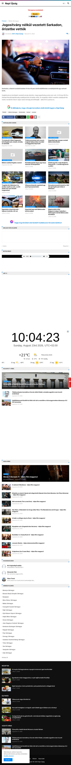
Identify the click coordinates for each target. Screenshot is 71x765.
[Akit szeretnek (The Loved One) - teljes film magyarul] (6, 504)
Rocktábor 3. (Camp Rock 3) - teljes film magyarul (27, 535)
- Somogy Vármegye (8, 636)
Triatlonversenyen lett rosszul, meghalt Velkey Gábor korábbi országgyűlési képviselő (34, 141)
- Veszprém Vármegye (8, 649)
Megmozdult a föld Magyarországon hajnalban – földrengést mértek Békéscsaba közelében (58, 211)
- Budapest (5, 597)
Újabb (4, 246)
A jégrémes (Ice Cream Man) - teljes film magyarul (28, 551)
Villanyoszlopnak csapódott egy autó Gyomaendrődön (35, 186)
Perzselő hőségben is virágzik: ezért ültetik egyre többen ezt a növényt (34, 707)
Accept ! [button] (8, 759)
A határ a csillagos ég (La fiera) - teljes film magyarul (28, 518)
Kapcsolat (41, 758)
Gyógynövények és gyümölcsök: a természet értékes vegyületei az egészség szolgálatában (36, 716)
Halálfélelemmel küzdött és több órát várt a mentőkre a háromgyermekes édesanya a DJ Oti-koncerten (39, 401)
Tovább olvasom (9, 756)
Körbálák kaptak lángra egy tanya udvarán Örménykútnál (35, 163)
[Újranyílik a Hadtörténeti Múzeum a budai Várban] (6, 732)
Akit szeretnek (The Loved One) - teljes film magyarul (29, 501)
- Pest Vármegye (7, 633)
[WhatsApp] (28, 117)
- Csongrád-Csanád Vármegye (11, 607)
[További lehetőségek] (39, 117)
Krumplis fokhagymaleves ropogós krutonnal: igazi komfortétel (32, 669)
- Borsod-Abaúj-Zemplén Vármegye (12, 593)
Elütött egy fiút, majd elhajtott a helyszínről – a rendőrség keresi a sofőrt (58, 164)
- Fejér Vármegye (7, 610)
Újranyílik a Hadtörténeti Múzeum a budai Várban (27, 729)
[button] (2, 3)
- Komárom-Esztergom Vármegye (12, 626)
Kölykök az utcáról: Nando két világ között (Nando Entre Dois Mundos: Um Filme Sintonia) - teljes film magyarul (40, 494)
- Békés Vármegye (13, 21)
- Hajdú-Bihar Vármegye (9, 616)
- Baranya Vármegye (8, 590)
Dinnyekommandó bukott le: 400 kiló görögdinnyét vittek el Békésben (58, 186)
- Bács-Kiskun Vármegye (9, 600)
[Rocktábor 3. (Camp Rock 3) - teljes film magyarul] (6, 537)
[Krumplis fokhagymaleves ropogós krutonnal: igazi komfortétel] (6, 672)
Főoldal (4, 21)
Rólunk (35, 758)
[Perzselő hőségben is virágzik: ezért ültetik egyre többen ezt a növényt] (6, 710)
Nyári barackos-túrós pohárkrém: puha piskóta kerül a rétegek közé (33, 686)
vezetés (34, 112)
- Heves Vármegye (7, 620)
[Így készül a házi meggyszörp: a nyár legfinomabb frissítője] (6, 680)
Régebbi (65, 246)
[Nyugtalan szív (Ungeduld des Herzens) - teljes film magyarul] (6, 529)
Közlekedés (22, 112)
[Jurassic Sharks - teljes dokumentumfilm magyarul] (6, 545)
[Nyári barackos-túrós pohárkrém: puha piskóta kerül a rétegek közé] (6, 688)
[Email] (35, 117)
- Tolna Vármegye (7, 643)
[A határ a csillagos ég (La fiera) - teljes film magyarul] (6, 520)
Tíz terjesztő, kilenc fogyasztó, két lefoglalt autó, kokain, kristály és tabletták (12, 141)
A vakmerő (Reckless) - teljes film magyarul (25, 485)
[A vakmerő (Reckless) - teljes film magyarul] (6, 487)
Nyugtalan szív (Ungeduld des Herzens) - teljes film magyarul (31, 526)
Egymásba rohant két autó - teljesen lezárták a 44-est (10, 210)
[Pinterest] (31, 117)
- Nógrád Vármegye (8, 630)
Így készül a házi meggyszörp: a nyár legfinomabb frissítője (31, 677)
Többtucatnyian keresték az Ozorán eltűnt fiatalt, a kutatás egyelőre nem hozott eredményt (37, 393)
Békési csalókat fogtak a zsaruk (12, 162)
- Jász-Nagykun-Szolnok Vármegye (13, 623)
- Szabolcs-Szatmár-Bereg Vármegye (13, 639)
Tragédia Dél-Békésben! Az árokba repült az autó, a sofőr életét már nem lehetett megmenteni (11, 187)
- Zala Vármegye (7, 653)
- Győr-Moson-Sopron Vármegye (11, 613)
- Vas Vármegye (6, 646)
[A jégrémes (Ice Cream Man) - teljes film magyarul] (6, 554)
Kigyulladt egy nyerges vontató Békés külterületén (58, 141)
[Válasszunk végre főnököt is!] (6, 702)
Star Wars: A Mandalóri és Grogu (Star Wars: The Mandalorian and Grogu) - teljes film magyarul (39, 510)
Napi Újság (11, 3)
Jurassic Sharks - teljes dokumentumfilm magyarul (28, 543)
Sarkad (28, 112)
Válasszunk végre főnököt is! (21, 699)
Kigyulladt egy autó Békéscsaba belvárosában (35, 210)
